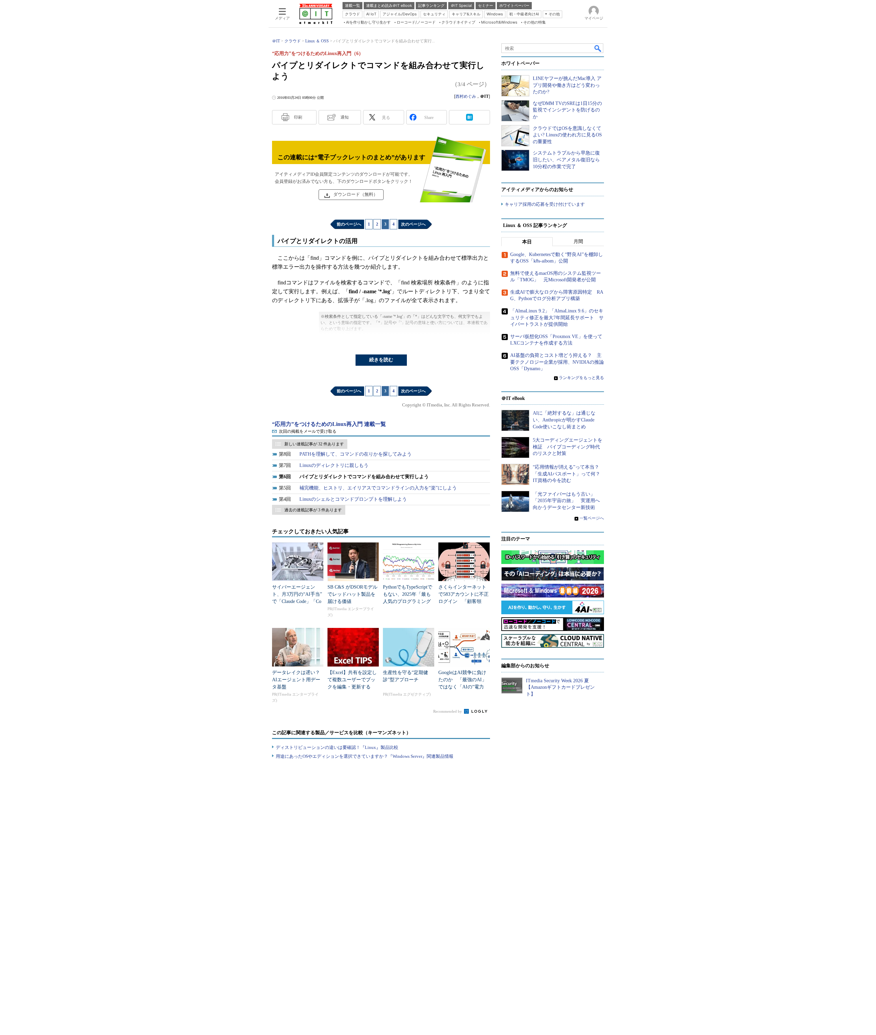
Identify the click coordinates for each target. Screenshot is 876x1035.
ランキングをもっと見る (581, 377)
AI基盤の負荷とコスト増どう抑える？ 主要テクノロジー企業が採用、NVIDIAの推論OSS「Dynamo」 (557, 362)
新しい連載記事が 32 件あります (314, 444)
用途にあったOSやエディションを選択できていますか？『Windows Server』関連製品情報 (364, 756)
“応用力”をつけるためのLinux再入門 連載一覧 (329, 424)
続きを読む (381, 359)
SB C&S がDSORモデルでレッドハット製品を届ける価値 (352, 594)
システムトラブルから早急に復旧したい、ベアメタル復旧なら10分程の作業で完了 (566, 159)
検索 (598, 48)
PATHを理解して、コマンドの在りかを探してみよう (355, 454)
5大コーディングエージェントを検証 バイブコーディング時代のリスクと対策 (567, 447)
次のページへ (413, 224)
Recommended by (448, 711)
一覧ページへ (591, 518)
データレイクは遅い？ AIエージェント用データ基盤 (298, 679)
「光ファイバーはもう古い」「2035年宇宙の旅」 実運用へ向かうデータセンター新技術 (566, 501)
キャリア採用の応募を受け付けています (545, 204)
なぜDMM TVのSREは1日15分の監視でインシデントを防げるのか (567, 110)
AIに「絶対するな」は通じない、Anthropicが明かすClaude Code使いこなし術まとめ (564, 420)
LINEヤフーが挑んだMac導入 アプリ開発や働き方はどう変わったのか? (567, 85)
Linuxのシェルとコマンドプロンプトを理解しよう (353, 499)
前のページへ (349, 224)
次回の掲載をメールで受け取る (307, 431)
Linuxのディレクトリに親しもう (334, 465)
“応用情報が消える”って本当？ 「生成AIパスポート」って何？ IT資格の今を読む (569, 474)
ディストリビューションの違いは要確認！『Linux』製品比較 (337, 747)
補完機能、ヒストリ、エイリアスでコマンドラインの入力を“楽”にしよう (378, 487)
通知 (344, 117)
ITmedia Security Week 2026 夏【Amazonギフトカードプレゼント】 (560, 687)
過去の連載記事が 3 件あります (313, 510)
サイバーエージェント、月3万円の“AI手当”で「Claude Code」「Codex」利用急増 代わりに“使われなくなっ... (297, 601)
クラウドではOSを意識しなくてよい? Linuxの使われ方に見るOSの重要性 (567, 135)
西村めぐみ (465, 96)
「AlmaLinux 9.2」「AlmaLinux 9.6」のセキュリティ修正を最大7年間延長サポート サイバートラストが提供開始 (557, 317)
